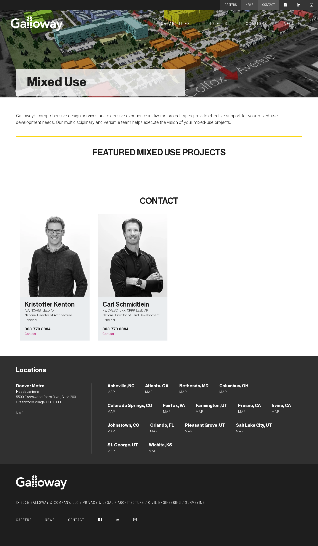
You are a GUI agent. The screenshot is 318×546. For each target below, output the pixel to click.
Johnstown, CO (123, 425)
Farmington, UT (211, 405)
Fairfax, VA (174, 405)
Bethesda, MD (194, 385)
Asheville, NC (121, 385)
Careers (231, 5)
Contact (268, 5)
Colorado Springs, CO (130, 405)
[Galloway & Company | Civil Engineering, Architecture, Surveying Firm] (37, 23)
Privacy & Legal (98, 503)
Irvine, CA (281, 405)
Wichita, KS (160, 444)
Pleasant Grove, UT (205, 425)
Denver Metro (30, 385)
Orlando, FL (162, 425)
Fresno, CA (249, 405)
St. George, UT (123, 444)
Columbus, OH (233, 385)
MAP (167, 411)
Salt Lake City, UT (254, 425)
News (250, 5)
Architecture (131, 503)
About (290, 23)
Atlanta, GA (157, 385)
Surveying (195, 503)
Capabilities (175, 23)
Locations (255, 23)
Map (20, 413)
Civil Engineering (164, 503)
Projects (217, 23)
